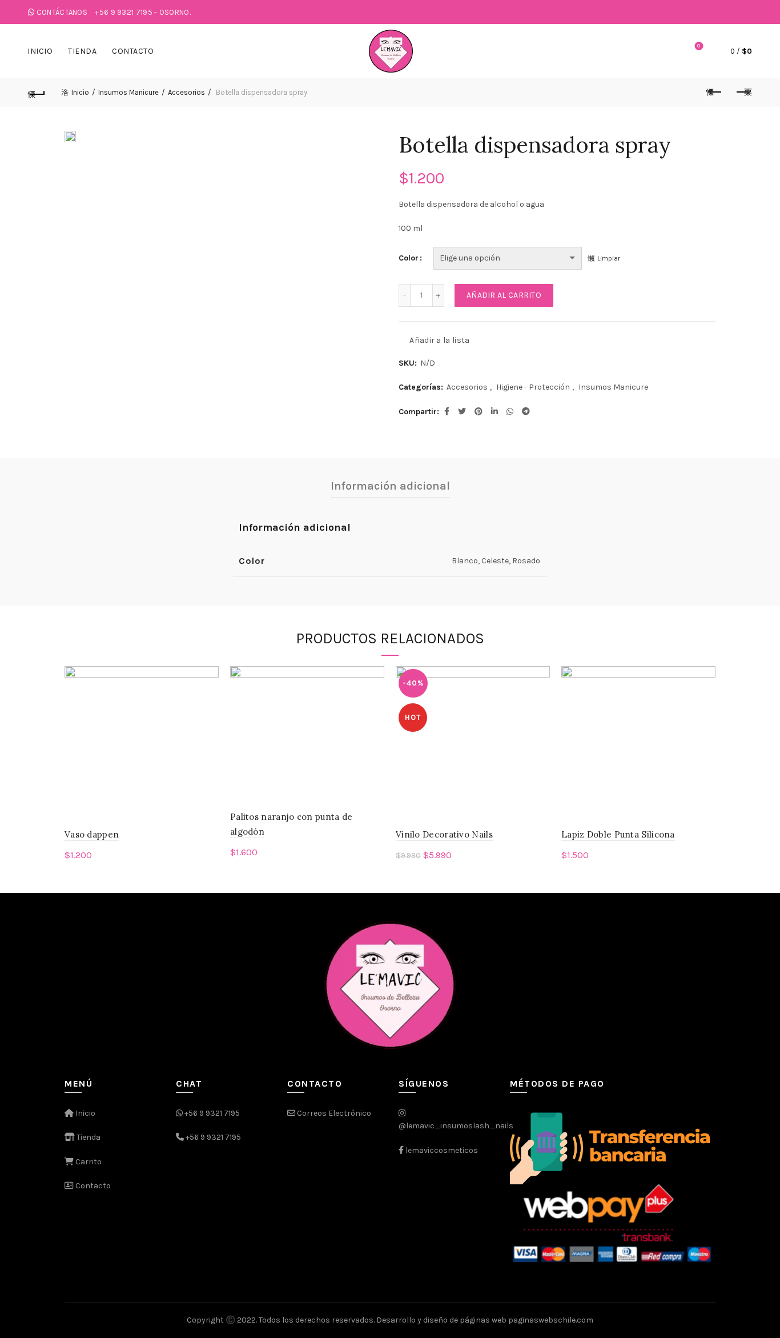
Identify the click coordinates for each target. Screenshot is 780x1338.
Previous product (715, 92)
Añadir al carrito (504, 295)
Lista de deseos (698, 46)
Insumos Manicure (128, 92)
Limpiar (608, 258)
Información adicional (390, 485)
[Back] (36, 92)
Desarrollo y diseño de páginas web (441, 1320)
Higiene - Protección (533, 387)
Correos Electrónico (333, 1113)
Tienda (82, 51)
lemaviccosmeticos (441, 1150)
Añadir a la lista (439, 340)
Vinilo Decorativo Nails (444, 834)
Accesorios (186, 92)
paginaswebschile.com (550, 1320)
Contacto (133, 51)
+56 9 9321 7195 (212, 1113)
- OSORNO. (143, 12)
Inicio (40, 51)
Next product (743, 92)
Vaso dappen (92, 834)
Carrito (88, 1162)
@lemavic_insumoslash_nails (456, 1126)
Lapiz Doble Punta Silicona (618, 834)
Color (409, 258)
